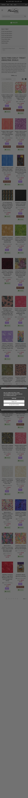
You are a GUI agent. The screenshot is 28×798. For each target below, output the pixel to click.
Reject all (14, 401)
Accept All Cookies (14, 404)
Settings (14, 398)
